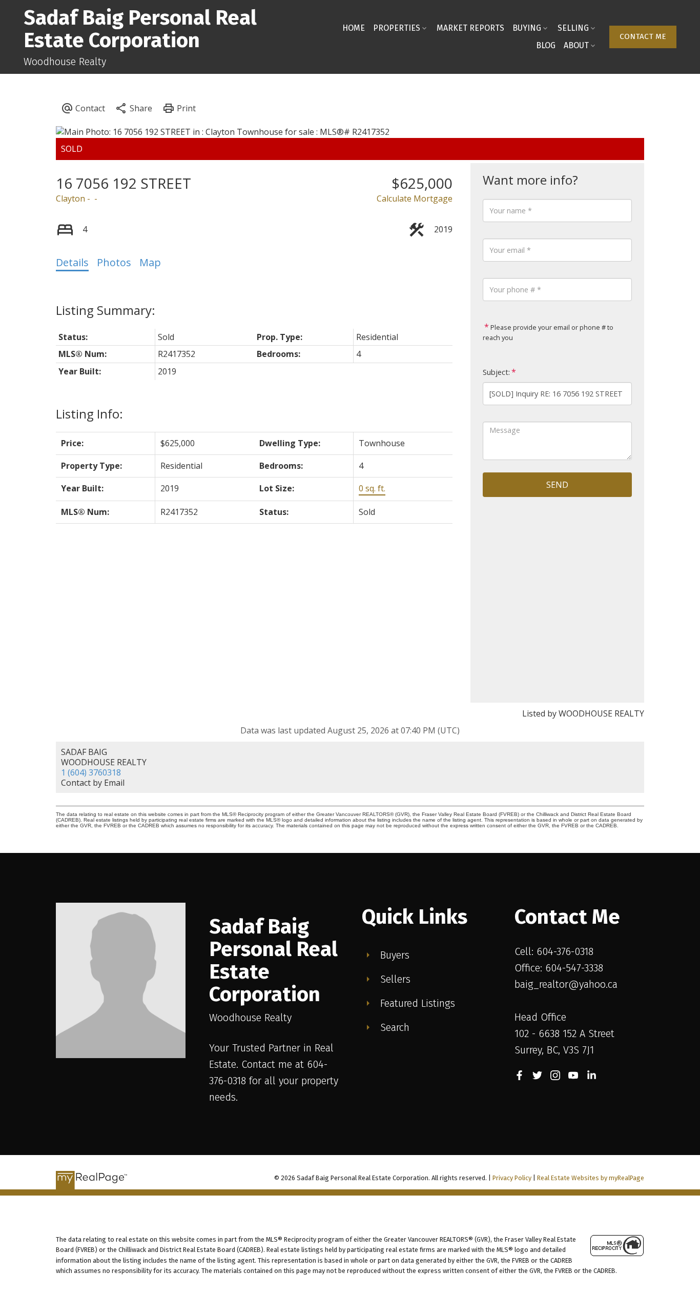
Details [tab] (72, 262)
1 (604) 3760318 (91, 772)
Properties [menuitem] (396, 28)
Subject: (496, 372)
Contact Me (643, 36)
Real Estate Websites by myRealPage (590, 1178)
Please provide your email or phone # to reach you (548, 332)
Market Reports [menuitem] (470, 28)
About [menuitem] (576, 45)
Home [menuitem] (353, 28)
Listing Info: (89, 413)
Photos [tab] (114, 262)
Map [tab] (150, 262)
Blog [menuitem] (545, 45)
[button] (642, 37)
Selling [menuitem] (573, 28)
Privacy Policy (511, 1178)
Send (557, 484)
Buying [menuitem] (526, 28)
